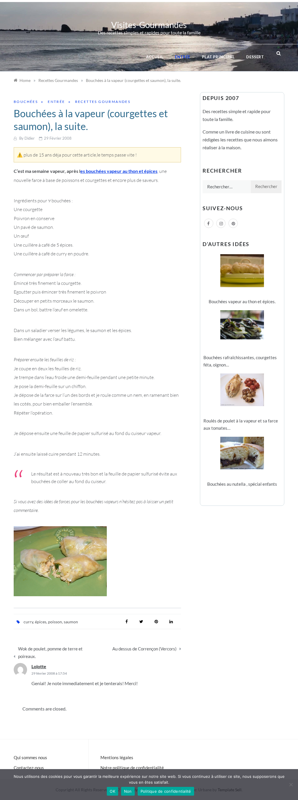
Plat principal (218, 57)
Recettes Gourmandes (103, 101)
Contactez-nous (29, 767)
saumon (71, 621)
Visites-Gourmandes (149, 25)
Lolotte (38, 666)
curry (28, 621)
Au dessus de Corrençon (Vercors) (144, 648)
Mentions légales (116, 757)
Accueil (155, 57)
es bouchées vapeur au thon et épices (118, 171)
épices (40, 621)
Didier (29, 138)
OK (112, 791)
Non (128, 791)
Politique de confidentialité (166, 791)
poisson (55, 621)
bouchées (26, 101)
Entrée (182, 57)
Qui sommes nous (30, 757)
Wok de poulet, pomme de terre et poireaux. (50, 652)
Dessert (255, 57)
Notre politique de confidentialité (132, 767)
